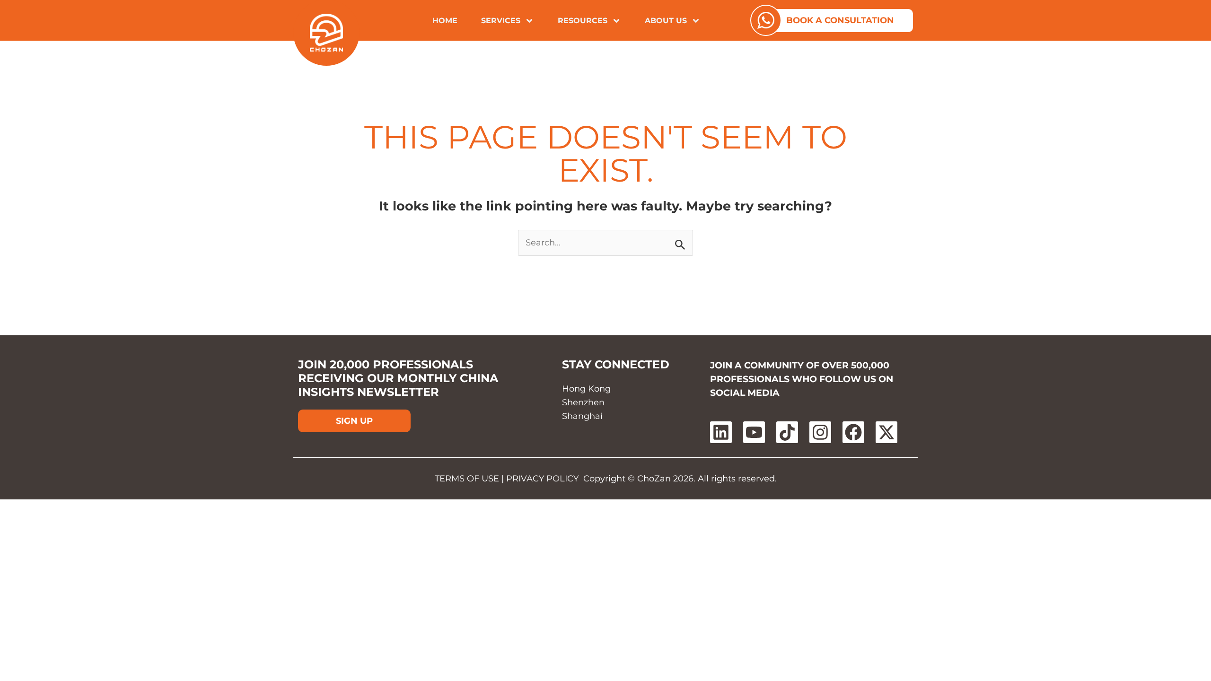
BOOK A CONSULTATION (840, 20)
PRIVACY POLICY (542, 478)
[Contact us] (765, 20)
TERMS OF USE (467, 478)
